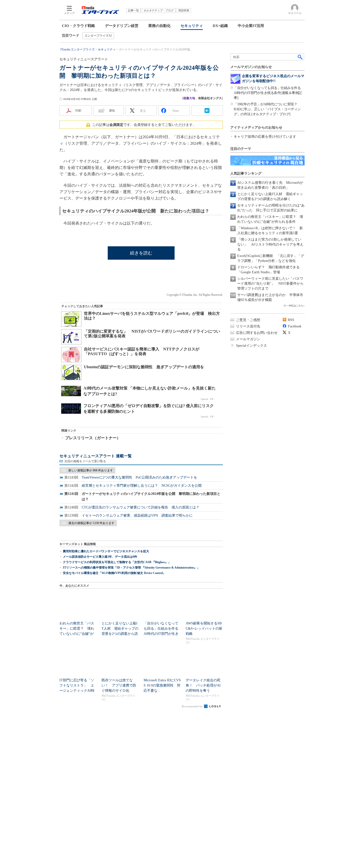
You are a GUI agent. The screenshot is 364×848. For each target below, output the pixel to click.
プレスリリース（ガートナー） (93, 438)
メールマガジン (248, 339)
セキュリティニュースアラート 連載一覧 (95, 456)
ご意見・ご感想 (248, 320)
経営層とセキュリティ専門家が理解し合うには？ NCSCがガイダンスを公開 (142, 485)
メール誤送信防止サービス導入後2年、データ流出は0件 (100, 556)
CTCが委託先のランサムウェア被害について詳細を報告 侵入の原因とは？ (140, 507)
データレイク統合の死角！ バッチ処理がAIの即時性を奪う (203, 685)
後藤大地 (189, 98)
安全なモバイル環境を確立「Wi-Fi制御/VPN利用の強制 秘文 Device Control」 (114, 573)
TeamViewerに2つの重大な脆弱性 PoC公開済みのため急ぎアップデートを (139, 477)
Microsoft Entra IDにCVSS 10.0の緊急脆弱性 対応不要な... (162, 685)
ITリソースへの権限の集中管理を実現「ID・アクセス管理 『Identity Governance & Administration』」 (131, 567)
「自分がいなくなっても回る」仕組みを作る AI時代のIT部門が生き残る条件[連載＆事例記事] (269, 93)
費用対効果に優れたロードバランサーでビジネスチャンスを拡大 (106, 551)
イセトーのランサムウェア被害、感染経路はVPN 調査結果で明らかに (137, 515)
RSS (291, 320)
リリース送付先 (248, 326)
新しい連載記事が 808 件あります (90, 470)
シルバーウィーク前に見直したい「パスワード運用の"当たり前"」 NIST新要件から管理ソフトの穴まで (270, 283)
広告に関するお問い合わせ (257, 333)
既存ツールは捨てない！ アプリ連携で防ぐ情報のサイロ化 (119, 685)
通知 (112, 110)
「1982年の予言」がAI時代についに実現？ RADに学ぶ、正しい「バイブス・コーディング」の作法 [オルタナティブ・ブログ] (267, 109)
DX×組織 (220, 26)
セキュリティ (192, 26)
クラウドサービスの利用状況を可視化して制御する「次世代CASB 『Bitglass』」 (117, 562)
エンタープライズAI (98, 35)
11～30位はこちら (293, 305)
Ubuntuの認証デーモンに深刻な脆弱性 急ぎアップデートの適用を (144, 367)
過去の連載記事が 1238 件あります (91, 523)
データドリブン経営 (121, 26)
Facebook (294, 326)
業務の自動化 (159, 26)
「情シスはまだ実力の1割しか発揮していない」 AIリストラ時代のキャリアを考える (270, 244)
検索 (300, 56)
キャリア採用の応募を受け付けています (265, 136)
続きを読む (141, 253)
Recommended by (192, 706)
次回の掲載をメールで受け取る (85, 461)
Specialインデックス (251, 345)
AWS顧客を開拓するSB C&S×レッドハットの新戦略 (204, 628)
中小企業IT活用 (251, 26)
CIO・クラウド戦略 (78, 26)
